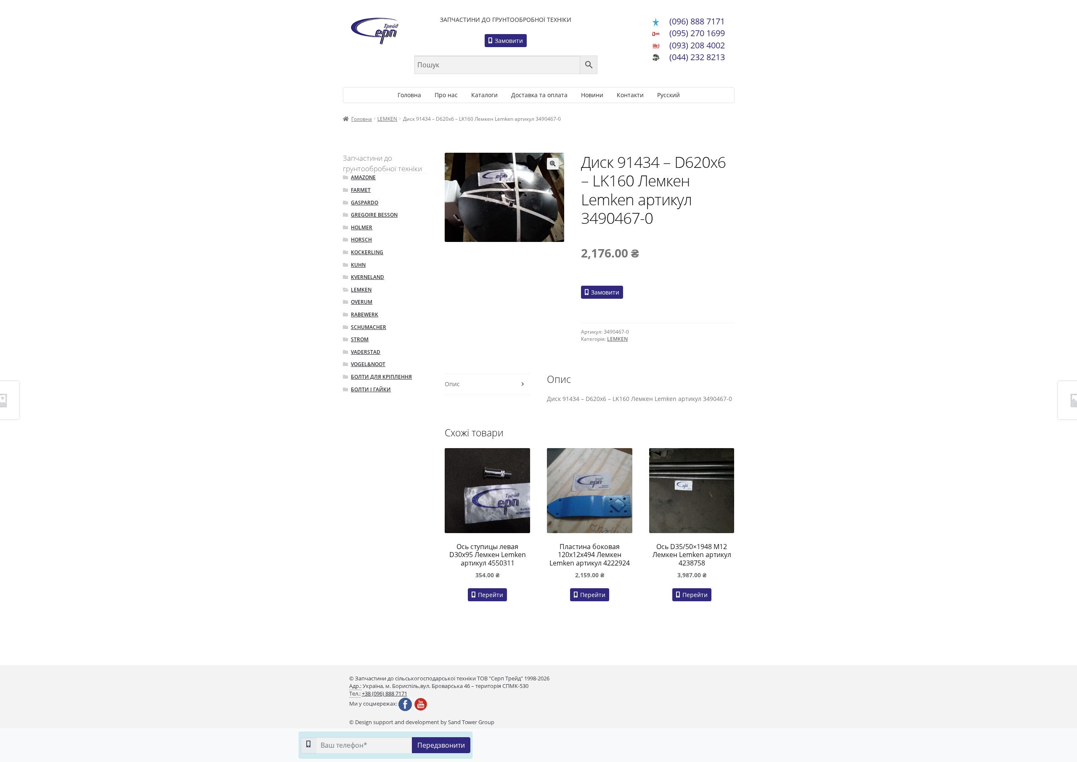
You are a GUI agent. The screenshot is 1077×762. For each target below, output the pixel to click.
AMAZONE (363, 177)
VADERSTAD (365, 352)
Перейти (489, 595)
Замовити (508, 41)
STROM (360, 339)
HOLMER (361, 227)
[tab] (487, 384)
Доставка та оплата (539, 95)
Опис (452, 384)
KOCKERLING (367, 252)
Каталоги (484, 95)
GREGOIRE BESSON (374, 214)
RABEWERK (364, 314)
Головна (409, 95)
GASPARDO (364, 202)
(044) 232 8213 (697, 57)
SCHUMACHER (368, 327)
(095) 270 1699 (697, 33)
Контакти (630, 95)
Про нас (446, 95)
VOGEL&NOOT (368, 364)
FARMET (361, 190)
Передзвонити (441, 745)
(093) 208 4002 (697, 45)
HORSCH (361, 239)
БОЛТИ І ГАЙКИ (371, 389)
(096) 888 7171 (697, 21)
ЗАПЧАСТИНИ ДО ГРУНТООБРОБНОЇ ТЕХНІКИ (505, 20)
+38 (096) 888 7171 (384, 693)
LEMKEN (387, 118)
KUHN (358, 264)
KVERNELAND (367, 277)
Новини (592, 95)
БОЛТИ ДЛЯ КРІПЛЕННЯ (381, 376)
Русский (668, 95)
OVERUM (361, 301)
